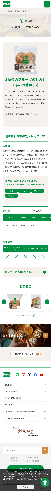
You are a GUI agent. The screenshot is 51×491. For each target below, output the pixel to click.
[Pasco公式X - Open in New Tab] (29, 374)
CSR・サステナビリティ (33, 458)
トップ (4, 11)
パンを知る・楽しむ (13, 398)
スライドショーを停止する (33, 315)
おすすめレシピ (12, 391)
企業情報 (14, 458)
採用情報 (14, 461)
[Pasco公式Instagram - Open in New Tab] (23, 374)
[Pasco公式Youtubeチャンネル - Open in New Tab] (41, 374)
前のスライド (4, 301)
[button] (16, 315)
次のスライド (47, 301)
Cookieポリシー (33, 479)
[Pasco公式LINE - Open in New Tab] (17, 374)
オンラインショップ (20, 411)
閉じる (25, 487)
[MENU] (47, 4)
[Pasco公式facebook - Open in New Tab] (35, 374)
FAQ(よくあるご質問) (33, 461)
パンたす (14, 418)
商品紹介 (10, 11)
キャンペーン (10, 404)
